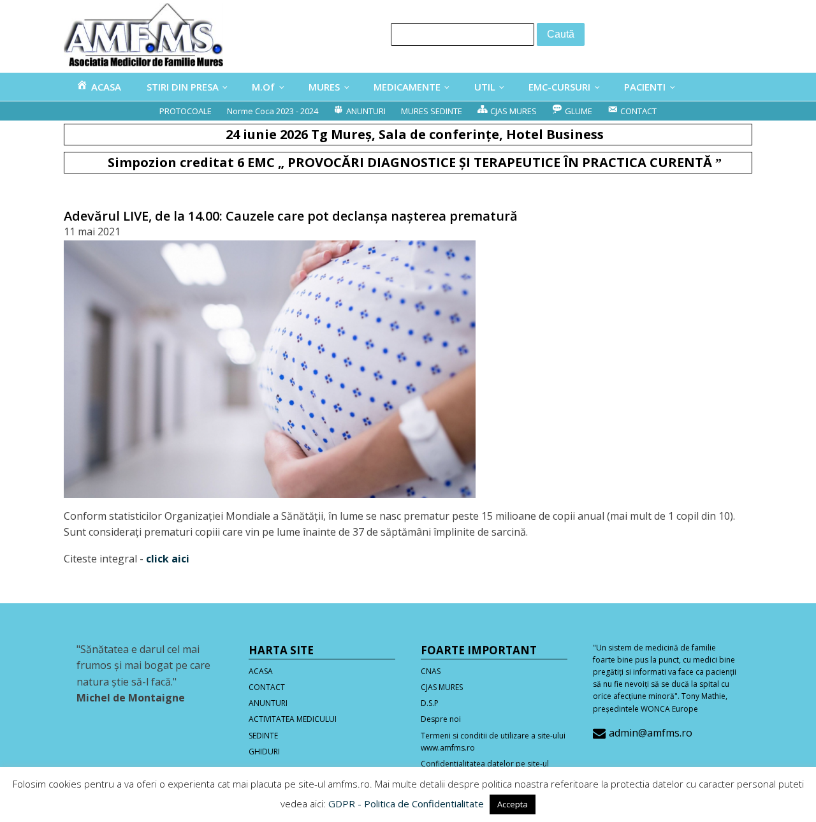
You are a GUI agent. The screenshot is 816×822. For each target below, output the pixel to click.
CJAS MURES (442, 687)
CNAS (431, 671)
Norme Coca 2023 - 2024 (272, 111)
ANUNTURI (268, 703)
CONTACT (267, 687)
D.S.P (430, 703)
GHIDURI (264, 751)
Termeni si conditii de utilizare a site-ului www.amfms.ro (493, 741)
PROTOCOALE (185, 111)
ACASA (261, 671)
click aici (167, 559)
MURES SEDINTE (431, 111)
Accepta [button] (512, 804)
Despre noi (441, 719)
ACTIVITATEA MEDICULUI (293, 719)
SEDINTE (263, 735)
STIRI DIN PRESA (183, 86)
